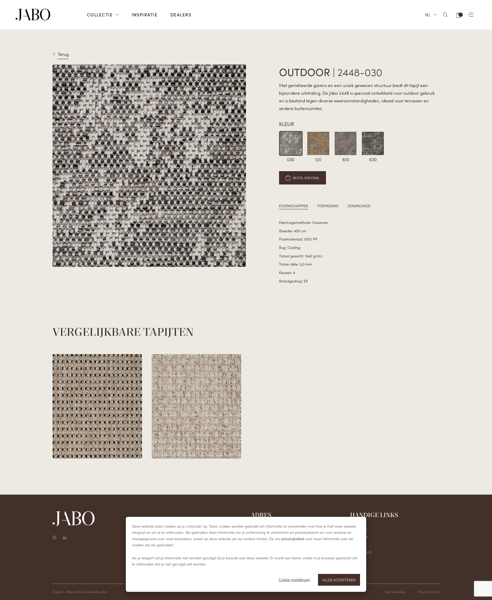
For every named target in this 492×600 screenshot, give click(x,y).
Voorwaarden (395, 591)
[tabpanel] (359, 251)
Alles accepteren (339, 579)
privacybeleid (293, 538)
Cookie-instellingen (294, 579)
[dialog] (246, 554)
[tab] (293, 206)
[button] (445, 15)
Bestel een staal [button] (306, 178)
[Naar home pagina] (33, 15)
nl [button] (428, 15)
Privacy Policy (428, 591)
